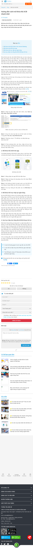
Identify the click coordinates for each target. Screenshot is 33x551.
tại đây (27, 89)
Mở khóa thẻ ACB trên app (10, 48)
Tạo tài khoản (21, 329)
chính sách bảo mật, (24, 315)
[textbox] (12, 4)
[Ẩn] (19, 43)
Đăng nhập (13, 329)
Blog (8, 7)
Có (8, 288)
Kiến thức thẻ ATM (6, 20)
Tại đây (5, 259)
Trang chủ (3, 7)
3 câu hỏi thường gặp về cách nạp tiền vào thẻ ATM (17, 245)
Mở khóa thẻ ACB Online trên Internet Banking (15, 46)
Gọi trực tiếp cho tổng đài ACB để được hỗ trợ (15, 52)
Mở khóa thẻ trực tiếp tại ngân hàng (13, 50)
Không (24, 288)
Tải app (29, 3)
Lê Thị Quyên (4, 17)
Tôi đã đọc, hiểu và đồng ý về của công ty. (17, 316)
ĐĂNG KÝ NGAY (16, 320)
